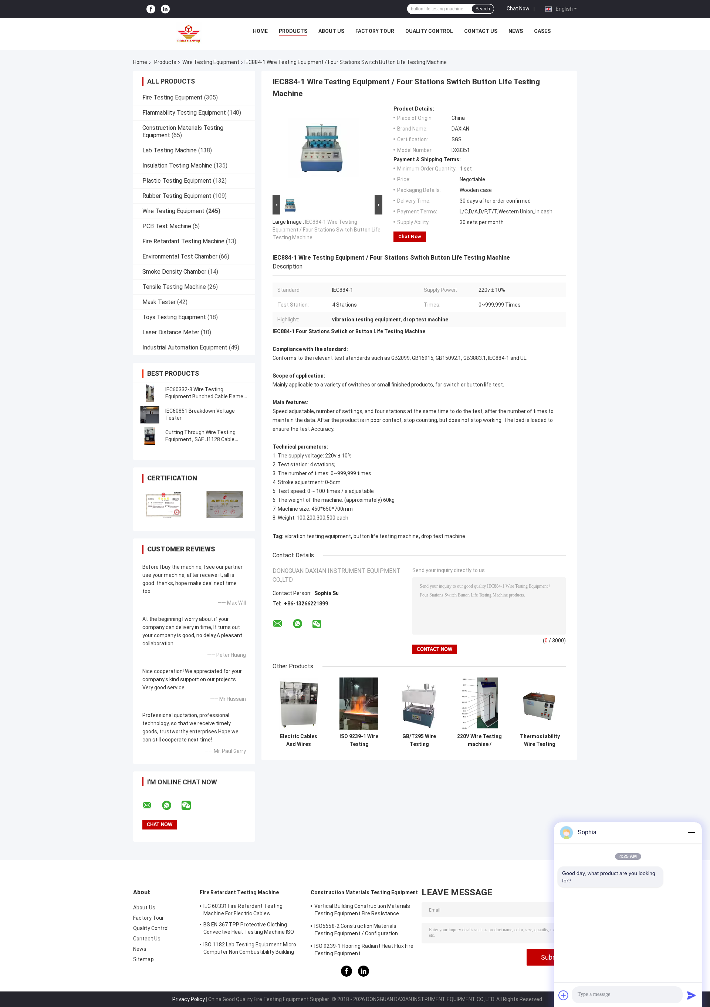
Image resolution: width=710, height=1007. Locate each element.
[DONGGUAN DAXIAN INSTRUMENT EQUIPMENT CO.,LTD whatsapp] (171, 805)
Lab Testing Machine (169, 150)
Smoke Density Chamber (174, 271)
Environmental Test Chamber (179, 256)
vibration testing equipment (318, 536)
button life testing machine (386, 536)
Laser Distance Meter (170, 332)
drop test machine (443, 536)
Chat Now (518, 8)
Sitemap (143, 959)
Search (483, 8)
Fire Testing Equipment (172, 97)
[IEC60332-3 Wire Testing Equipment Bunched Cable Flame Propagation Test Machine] (150, 393)
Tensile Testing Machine (174, 286)
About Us (331, 31)
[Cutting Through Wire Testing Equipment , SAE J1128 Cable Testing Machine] (150, 436)
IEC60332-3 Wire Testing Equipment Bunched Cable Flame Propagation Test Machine (204, 396)
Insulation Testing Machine (177, 165)
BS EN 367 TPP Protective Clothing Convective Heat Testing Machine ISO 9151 (248, 929)
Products (293, 31)
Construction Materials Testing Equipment (364, 892)
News (515, 31)
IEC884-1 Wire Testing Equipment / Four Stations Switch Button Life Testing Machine (327, 229)
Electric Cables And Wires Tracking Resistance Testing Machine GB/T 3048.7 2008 (298, 740)
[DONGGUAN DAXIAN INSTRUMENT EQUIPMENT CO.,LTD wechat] (191, 805)
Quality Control (429, 31)
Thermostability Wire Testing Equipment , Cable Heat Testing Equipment (540, 740)
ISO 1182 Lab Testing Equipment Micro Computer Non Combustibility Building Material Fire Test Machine (250, 949)
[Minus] (691, 832)
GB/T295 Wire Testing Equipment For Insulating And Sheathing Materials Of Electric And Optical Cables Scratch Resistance (419, 740)
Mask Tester (159, 301)
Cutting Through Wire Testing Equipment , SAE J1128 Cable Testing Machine (200, 439)
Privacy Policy (188, 999)
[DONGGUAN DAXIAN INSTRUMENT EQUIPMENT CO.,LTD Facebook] (151, 9)
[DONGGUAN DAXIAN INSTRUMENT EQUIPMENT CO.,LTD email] (151, 805)
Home (260, 31)
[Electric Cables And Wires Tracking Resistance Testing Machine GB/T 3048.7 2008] (299, 703)
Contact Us (480, 31)
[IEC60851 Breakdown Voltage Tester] (150, 414)
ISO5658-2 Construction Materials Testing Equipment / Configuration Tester (356, 931)
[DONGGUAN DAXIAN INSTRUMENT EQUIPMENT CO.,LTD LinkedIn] (165, 9)
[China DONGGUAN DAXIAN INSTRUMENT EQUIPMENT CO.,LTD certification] (163, 504)
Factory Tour (374, 31)
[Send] (691, 995)
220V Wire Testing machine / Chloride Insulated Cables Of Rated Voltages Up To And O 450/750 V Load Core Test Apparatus (479, 740)
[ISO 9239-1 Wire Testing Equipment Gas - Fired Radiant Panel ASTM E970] (359, 703)
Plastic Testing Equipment (177, 180)
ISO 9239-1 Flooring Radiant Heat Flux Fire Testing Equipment (363, 949)
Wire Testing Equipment (210, 62)
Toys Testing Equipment (174, 317)
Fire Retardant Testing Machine (183, 241)
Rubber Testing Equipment (177, 195)
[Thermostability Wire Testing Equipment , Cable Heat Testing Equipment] (540, 703)
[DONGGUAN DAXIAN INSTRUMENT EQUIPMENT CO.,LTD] (189, 33)
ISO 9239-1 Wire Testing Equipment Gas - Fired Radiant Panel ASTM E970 (359, 740)
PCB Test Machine (166, 226)
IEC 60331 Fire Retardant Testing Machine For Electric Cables (243, 909)
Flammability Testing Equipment (184, 112)
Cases (542, 31)
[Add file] (563, 995)
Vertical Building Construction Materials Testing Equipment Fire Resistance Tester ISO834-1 (362, 911)
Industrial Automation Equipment (184, 347)
